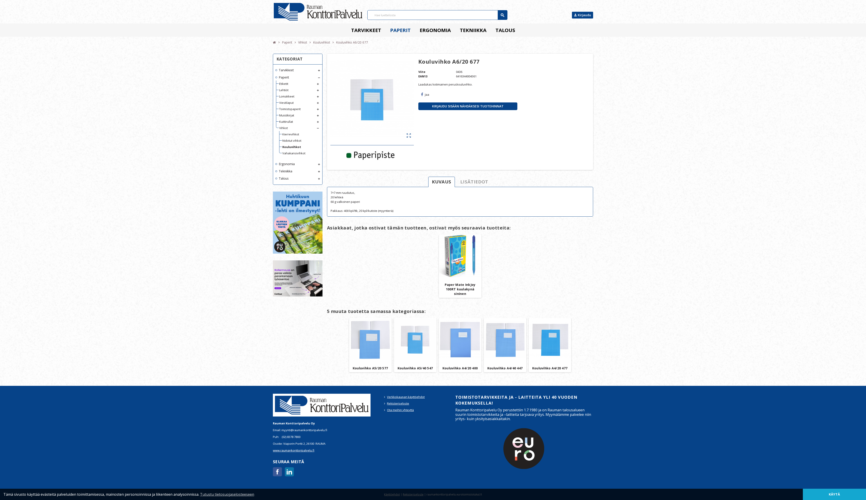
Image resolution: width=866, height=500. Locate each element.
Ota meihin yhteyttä (400, 410)
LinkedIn (289, 471)
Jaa (427, 95)
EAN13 (422, 76)
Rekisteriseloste (398, 403)
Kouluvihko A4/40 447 (505, 368)
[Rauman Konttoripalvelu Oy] (318, 11)
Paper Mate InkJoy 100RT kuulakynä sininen (460, 289)
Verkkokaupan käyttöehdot (406, 397)
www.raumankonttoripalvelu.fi (293, 450)
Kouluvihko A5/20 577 (370, 368)
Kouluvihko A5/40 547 (415, 368)
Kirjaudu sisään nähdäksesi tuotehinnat (468, 106)
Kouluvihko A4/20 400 (460, 368)
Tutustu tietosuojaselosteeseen (227, 494)
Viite (421, 72)
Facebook (277, 471)
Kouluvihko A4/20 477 (550, 368)
